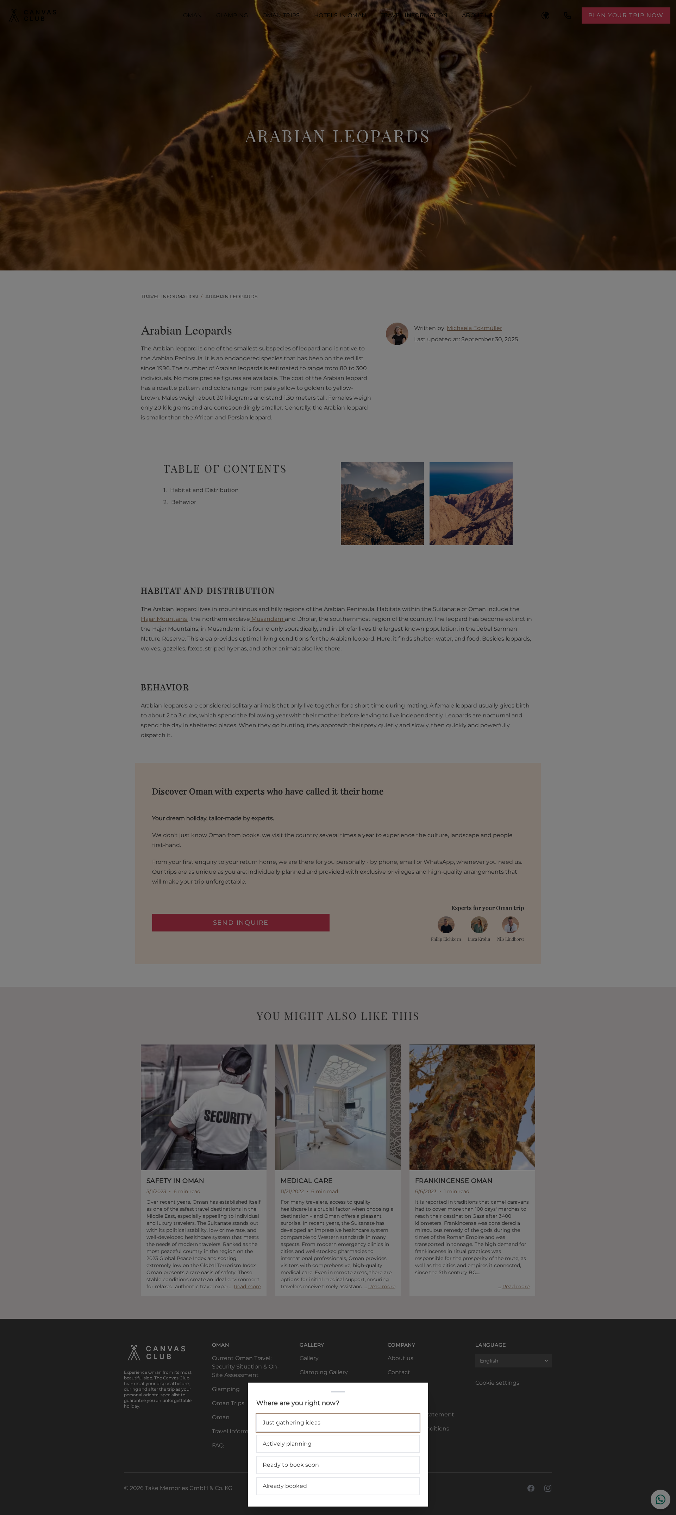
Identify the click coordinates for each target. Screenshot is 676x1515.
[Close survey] (338, 757)
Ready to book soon (291, 1464)
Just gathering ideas (291, 1422)
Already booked (285, 1486)
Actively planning (287, 1443)
